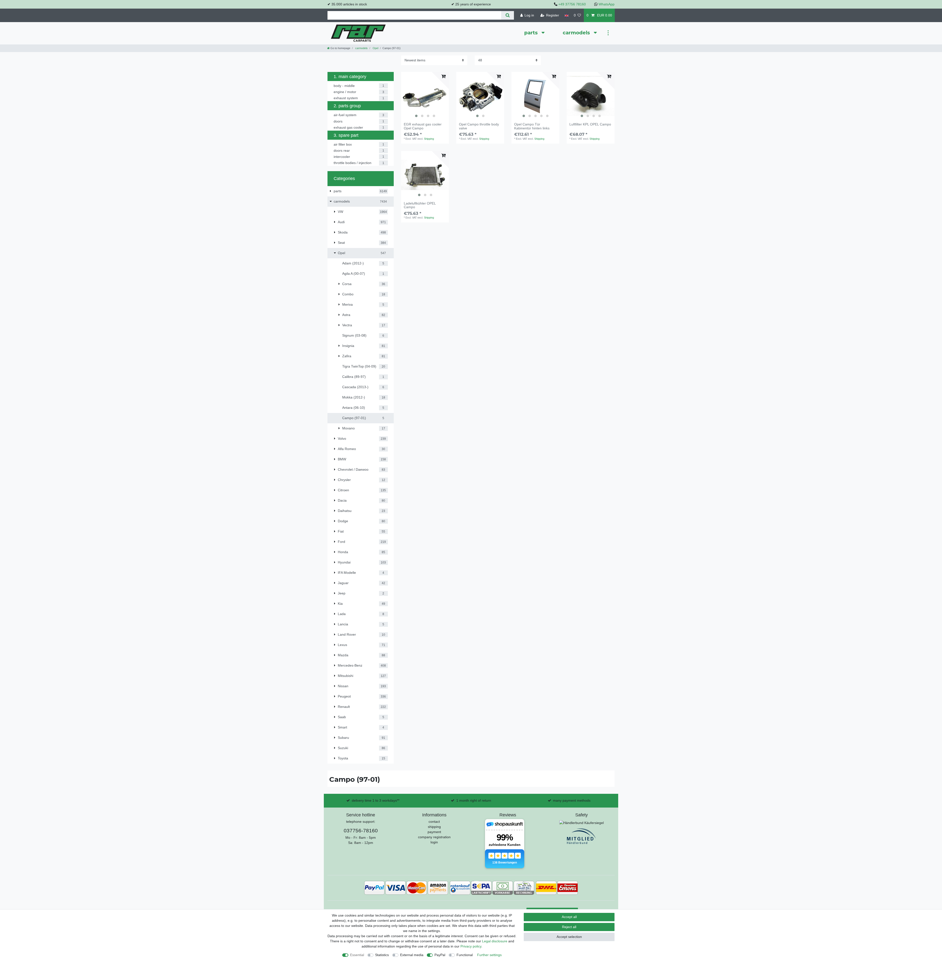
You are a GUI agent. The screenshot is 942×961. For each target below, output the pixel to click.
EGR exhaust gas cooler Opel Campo (423, 126)
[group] (425, 96)
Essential (357, 955)
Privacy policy (470, 946)
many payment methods (571, 800)
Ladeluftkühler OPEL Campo (420, 205)
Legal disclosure (494, 941)
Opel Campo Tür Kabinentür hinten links (532, 126)
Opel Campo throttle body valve (479, 126)
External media (411, 955)
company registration (434, 837)
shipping (434, 827)
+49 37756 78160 (572, 4)
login (434, 842)
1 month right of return (473, 800)
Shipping (429, 138)
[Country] (566, 15)
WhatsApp (607, 4)
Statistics (382, 955)
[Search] (507, 15)
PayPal (439, 955)
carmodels (577, 33)
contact (434, 822)
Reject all (569, 927)
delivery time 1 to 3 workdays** (375, 800)
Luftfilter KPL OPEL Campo (590, 124)
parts (531, 33)
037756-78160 (361, 830)
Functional (465, 955)
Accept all (569, 917)
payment (434, 832)
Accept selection (569, 937)
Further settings (489, 955)
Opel (375, 48)
